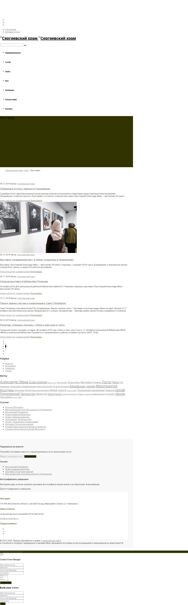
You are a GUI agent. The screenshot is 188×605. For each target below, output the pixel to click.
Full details (4, 552)
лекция (120, 394)
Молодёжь (7, 390)
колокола (87, 394)
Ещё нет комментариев (19, 200)
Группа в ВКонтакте (14, 407)
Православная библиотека (17, 414)
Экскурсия (54, 393)
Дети (115, 382)
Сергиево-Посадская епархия (19, 424)
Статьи (8, 371)
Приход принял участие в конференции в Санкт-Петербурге (33, 303)
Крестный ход (44, 386)
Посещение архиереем (91, 390)
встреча (65, 394)
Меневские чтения (82, 386)
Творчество (27, 394)
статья (15, 397)
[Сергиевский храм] (64, 38)
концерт (110, 394)
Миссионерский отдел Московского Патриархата (28, 410)
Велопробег (62, 383)
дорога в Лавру (77, 394)
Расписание (10, 29)
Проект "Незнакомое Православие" (22, 422)
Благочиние (38, 382)
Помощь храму (11, 99)
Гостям (8, 62)
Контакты (9, 109)
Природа (109, 390)
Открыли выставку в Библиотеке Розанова (24, 281)
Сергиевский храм (26, 184)
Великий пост (52, 383)
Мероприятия (106, 386)
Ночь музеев (71, 391)
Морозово (19, 390)
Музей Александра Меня (37, 390)
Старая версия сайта (51, 540)
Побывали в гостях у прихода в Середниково (25, 188)
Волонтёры (74, 382)
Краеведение (29, 386)
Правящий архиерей (12, 53)
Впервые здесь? (13, 32)
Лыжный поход (60, 386)
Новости (4, 200)
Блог (7, 81)
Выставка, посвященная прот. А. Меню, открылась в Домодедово (37, 259)
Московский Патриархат (16, 412)
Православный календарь (17, 417)
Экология (41, 394)
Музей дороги (58, 390)
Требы (7, 71)
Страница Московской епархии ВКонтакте (25, 429)
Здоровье (15, 386)
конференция (98, 394)
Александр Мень (14, 382)
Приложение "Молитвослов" (18, 419)
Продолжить (36, 200)
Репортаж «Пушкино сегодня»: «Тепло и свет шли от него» (32, 325)
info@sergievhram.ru (9, 518)
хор (19, 397)
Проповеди (10, 366)
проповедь (6, 397)
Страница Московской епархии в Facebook (25, 427)
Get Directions (16, 552)
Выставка (86, 382)
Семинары (10, 368)
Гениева (97, 382)
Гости (106, 382)
